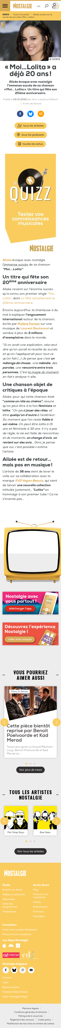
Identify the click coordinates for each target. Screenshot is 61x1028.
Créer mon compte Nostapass (20, 929)
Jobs (5, 982)
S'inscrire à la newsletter (40, 896)
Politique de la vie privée (30, 1016)
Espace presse (11, 987)
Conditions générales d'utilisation (30, 1012)
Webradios (9, 899)
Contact (7, 977)
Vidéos (37, 902)
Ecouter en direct (12, 889)
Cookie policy (44, 1020)
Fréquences (9, 911)
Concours (38, 911)
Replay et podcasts (14, 894)
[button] (26, 763)
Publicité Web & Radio (15, 991)
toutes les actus (32, 144)
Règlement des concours (22, 1020)
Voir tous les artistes (30, 851)
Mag (35, 889)
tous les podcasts (32, 135)
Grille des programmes (10, 905)
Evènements (40, 906)
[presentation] (4, 722)
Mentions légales (30, 1008)
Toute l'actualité (21, 14)
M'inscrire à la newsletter (17, 934)
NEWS (6, 14)
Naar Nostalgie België (15, 996)
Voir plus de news (30, 770)
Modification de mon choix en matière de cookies (30, 1023)
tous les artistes (33, 125)
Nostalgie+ (39, 916)
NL (38, 6)
